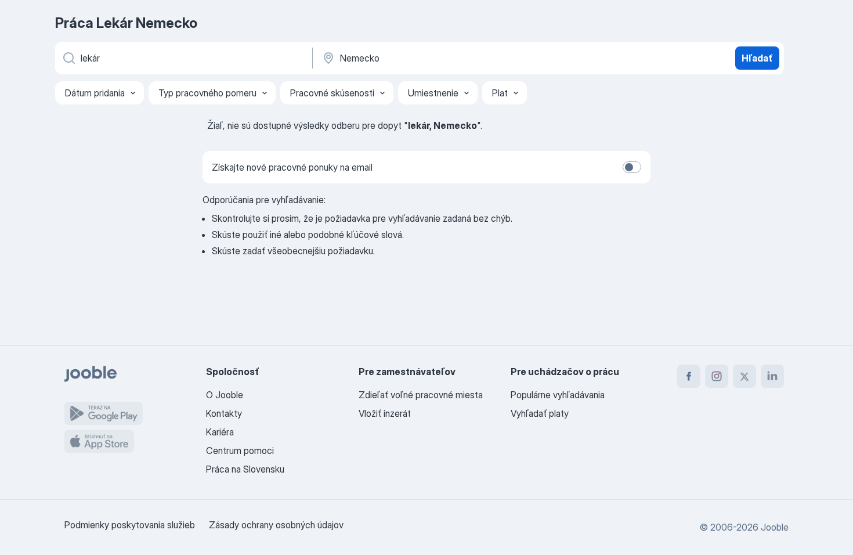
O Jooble (224, 395)
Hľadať (757, 58)
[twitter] (744, 376)
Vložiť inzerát (385, 413)
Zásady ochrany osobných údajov (276, 525)
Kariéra (220, 432)
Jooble (775, 527)
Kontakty (224, 413)
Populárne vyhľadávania (558, 395)
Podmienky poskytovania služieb (129, 525)
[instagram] (716, 376)
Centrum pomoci (240, 450)
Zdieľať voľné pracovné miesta (421, 395)
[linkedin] (772, 376)
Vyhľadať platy (540, 413)
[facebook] (688, 376)
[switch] (632, 167)
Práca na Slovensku (245, 469)
